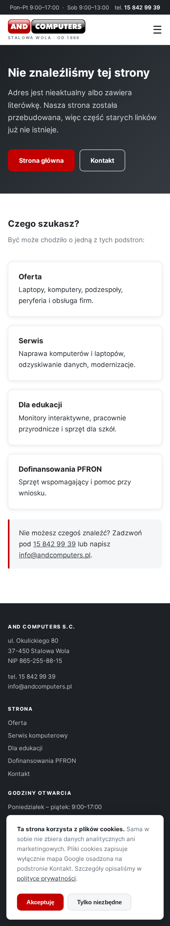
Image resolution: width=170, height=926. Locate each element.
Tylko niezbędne (99, 902)
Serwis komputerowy (38, 735)
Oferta (30, 276)
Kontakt (102, 160)
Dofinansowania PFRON (60, 469)
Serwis (31, 340)
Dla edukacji (40, 404)
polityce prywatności (46, 878)
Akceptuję (40, 902)
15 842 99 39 (142, 7)
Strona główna (41, 160)
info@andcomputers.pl (55, 555)
